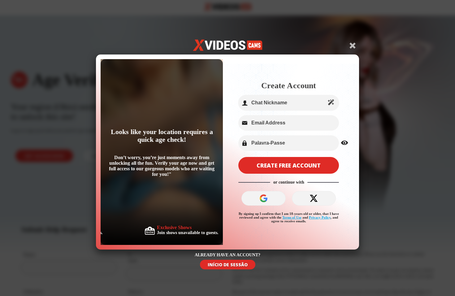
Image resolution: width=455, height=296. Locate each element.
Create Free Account (289, 165)
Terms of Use (291, 217)
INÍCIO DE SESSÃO (228, 265)
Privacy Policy (320, 217)
